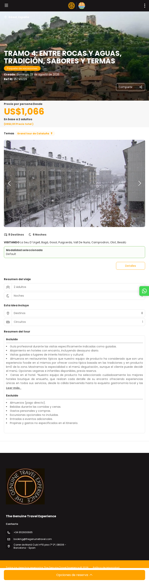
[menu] (144, 5)
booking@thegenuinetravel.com (33, 539)
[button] (10, 183)
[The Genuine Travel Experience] (25, 486)
